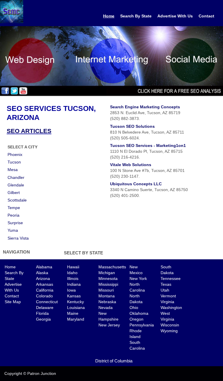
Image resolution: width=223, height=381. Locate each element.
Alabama (44, 267)
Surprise (15, 222)
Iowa (71, 290)
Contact (206, 16)
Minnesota (108, 278)
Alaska (42, 272)
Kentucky (75, 301)
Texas (166, 284)
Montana (106, 296)
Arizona (43, 278)
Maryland (75, 319)
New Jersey (109, 325)
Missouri (106, 290)
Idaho (72, 272)
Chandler (16, 177)
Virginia (167, 301)
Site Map (13, 301)
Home (108, 16)
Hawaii (73, 267)
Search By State (136, 16)
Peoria (13, 215)
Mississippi (108, 284)
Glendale (16, 185)
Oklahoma (139, 313)
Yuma (13, 230)
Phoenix (15, 154)
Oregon (136, 319)
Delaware (44, 307)
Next (218, 59)
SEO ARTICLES (29, 130)
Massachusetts (112, 267)
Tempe (14, 207)
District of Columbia (113, 360)
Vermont (168, 296)
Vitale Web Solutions (130, 164)
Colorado (44, 296)
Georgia (43, 319)
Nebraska (107, 301)
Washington (171, 307)
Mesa (13, 169)
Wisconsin (170, 325)
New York (138, 278)
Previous (4, 59)
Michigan (106, 272)
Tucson (14, 162)
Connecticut (47, 301)
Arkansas (44, 284)
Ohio (134, 307)
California (44, 290)
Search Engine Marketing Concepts (145, 107)
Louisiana (76, 307)
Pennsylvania (142, 325)
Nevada (105, 307)
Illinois (72, 278)
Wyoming (169, 330)
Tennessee (171, 278)
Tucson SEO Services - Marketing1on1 (148, 145)
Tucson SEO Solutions (132, 126)
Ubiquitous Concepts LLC (136, 183)
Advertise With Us (175, 16)
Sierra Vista (18, 238)
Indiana (74, 284)
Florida (42, 313)
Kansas (74, 296)
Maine (72, 313)
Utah (165, 290)
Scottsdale (17, 200)
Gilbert (14, 192)
